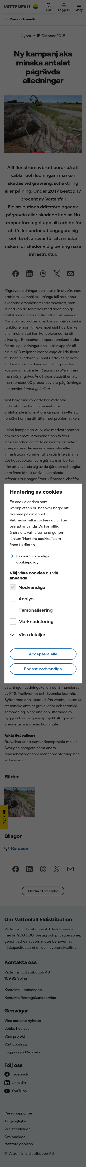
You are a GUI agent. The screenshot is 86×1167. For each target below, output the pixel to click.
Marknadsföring (36, 621)
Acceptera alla (43, 654)
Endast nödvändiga (43, 668)
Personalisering (36, 610)
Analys (26, 598)
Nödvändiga (32, 587)
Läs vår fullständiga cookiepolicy (32, 559)
